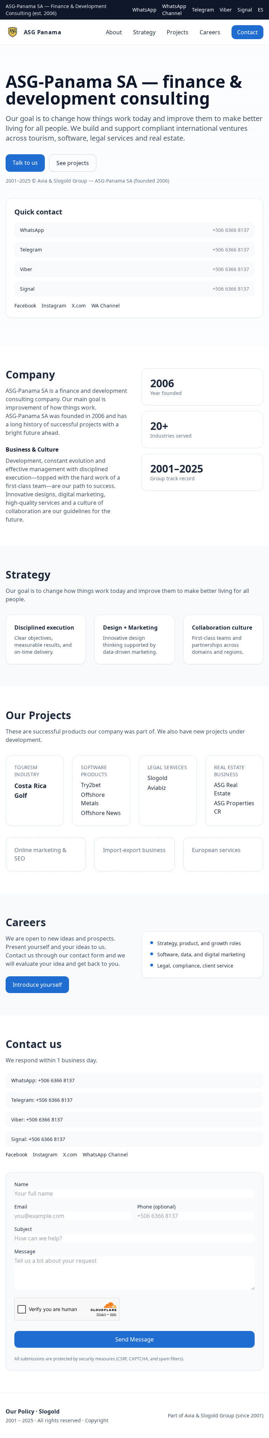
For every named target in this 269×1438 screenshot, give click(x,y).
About (114, 32)
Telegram (203, 9)
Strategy (144, 32)
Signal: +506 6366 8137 (38, 1139)
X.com (79, 305)
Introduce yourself (37, 985)
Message (24, 1251)
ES (260, 9)
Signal (244, 9)
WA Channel (105, 305)
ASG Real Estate (225, 789)
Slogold (157, 778)
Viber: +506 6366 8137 (37, 1119)
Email (20, 1206)
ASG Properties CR (234, 807)
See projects (72, 163)
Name (21, 1184)
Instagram (54, 305)
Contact (247, 32)
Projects (177, 32)
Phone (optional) (156, 1206)
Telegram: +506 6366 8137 (42, 1100)
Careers (210, 32)
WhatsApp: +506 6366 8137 (43, 1080)
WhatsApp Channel (174, 9)
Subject (23, 1229)
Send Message (134, 1339)
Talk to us (25, 163)
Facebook (25, 305)
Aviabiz (156, 788)
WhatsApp (144, 9)
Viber (226, 9)
